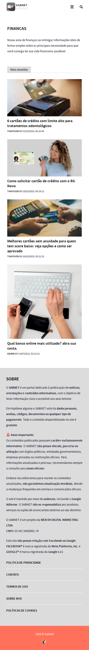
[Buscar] (81, 6)
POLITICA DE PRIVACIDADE (23, 563)
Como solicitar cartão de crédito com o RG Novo (41, 183)
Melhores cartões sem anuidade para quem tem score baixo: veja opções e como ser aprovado (41, 246)
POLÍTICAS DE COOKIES (21, 610)
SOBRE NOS (14, 598)
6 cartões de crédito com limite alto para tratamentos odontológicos (39, 123)
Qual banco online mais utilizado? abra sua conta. (41, 346)
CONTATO (12, 575)
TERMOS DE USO (17, 587)
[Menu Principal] (71, 6)
